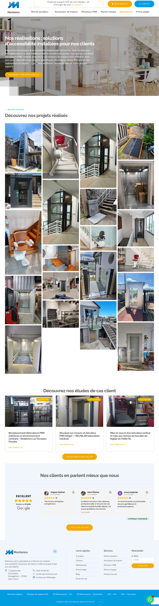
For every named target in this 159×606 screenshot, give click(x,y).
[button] (150, 502)
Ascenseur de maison (66, 11)
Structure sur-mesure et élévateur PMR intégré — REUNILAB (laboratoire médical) (79, 435)
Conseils (35, 19)
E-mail (135, 556)
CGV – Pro (111, 594)
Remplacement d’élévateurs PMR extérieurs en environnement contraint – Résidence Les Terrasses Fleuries (27, 437)
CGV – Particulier (128, 594)
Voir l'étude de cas (15, 448)
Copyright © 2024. (62, 602)
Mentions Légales (14, 594)
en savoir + (77, 4)
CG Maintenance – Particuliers (90, 594)
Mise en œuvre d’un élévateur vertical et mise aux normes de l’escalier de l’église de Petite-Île (130, 435)
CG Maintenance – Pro (62, 594)
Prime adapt (142, 11)
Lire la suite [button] (48, 512)
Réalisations (126, 11)
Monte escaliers (39, 11)
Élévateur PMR (89, 11)
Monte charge (108, 11)
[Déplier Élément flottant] (150, 599)
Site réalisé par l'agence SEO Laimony (82, 602)
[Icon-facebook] (55, 551)
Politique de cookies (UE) (37, 594)
